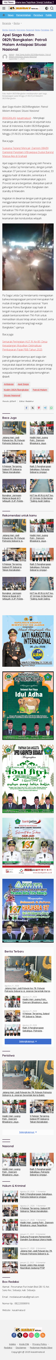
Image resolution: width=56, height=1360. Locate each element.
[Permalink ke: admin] (4, 56)
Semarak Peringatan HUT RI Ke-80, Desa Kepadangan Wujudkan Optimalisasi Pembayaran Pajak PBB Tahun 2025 (24, 345)
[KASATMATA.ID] (23, 8)
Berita (5, 29)
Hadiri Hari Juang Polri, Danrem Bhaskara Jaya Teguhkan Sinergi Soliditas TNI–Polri (39, 440)
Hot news (20, 29)
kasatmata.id (24, 118)
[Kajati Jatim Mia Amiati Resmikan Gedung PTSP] (10, 1267)
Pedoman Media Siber (41, 1347)
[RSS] (42, 1335)
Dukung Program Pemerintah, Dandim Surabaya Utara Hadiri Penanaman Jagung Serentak (36, 1238)
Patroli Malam (40, 389)
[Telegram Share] (45, 408)
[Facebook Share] (26, 408)
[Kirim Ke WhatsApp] (51, 408)
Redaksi (8, 1347)
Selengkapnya (27, 1041)
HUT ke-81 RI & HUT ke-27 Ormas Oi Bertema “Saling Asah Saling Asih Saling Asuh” (42, 498)
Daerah (12, 29)
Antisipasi (9, 384)
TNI (51, 29)
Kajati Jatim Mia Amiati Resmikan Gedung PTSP (32, 1266)
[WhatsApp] (37, 1335)
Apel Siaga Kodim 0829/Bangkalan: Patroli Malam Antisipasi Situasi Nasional (30, 55)
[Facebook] (14, 1335)
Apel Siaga (23, 384)
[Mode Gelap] (47, 8)
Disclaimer (21, 1347)
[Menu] (4, 8)
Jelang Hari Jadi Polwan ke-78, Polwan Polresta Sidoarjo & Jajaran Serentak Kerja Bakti (13, 440)
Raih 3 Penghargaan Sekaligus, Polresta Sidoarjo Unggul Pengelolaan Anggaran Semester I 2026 (42, 469)
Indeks (12, 1344)
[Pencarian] (52, 8)
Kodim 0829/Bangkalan (16, 389)
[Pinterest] (25, 1335)
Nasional (30, 29)
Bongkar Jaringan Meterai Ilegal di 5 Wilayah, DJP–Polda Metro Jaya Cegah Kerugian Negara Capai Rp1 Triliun (12, 498)
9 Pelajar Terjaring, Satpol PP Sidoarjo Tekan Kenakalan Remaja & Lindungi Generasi (12, 469)
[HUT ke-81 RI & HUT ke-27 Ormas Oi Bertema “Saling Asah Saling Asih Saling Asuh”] (42, 485)
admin (11, 54)
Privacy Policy (40, 1344)
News (37, 29)
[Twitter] (19, 1335)
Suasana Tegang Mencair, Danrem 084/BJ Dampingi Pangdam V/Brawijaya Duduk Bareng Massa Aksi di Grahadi (28, 152)
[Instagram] (31, 1335)
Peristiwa (45, 29)
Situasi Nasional (12, 395)
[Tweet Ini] (32, 408)
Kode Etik (24, 1344)
